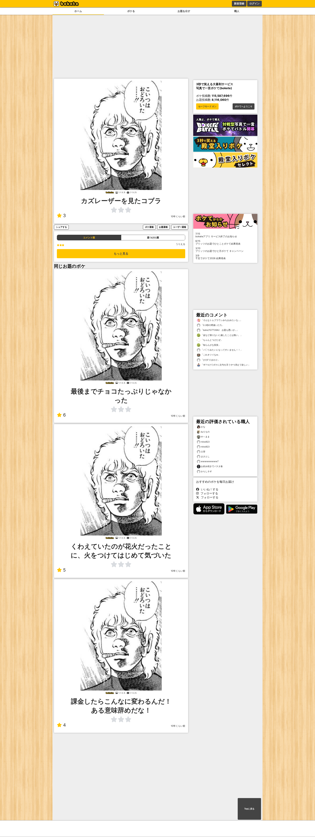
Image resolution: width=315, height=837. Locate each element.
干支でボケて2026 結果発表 (210, 257)
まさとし (205, 456)
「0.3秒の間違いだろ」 (212, 325)
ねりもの (205, 431)
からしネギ (206, 471)
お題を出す (184, 11)
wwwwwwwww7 (210, 461)
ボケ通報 (149, 227)
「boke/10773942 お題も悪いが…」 (219, 330)
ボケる (131, 11)
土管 (203, 451)
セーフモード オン (207, 106)
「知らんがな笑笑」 (210, 345)
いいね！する (208, 489)
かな (203, 426)
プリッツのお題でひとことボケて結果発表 (217, 242)
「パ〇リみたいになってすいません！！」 (221, 349)
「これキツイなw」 (210, 354)
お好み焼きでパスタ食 (212, 466)
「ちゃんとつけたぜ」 (211, 340)
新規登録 (239, 3)
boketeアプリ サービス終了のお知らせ (216, 235)
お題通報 (163, 227)
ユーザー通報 (179, 227)
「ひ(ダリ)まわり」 (210, 359)
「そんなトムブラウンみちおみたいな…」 (221, 320)
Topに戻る (249, 809)
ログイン (254, 3)
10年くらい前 (178, 216)
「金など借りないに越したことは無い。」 (221, 335)
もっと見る (121, 253)
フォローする (208, 493)
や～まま (205, 436)
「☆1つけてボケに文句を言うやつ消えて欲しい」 (225, 364)
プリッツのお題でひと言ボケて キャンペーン (219, 249)
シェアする (61, 227)
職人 (236, 11)
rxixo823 (205, 441)
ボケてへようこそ (243, 106)
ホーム (78, 11)
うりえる (180, 244)
